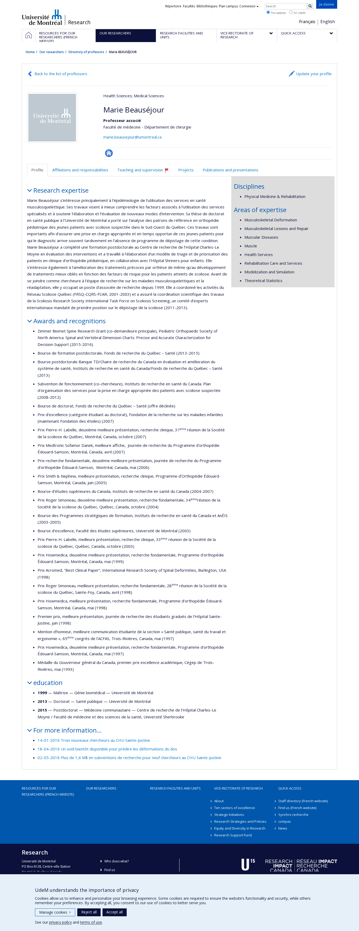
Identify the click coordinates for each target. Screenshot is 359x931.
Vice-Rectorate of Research (238, 788)
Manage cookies (55, 912)
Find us (109, 870)
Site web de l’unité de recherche (109, 153)
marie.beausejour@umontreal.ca (132, 137)
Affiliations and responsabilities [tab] (80, 169)
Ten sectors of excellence (234, 807)
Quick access (289, 788)
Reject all (89, 911)
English (327, 21)
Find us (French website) (297, 807)
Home (30, 52)
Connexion (247, 6)
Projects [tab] (186, 169)
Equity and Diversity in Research (239, 828)
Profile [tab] (37, 169)
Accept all (114, 911)
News (282, 828)
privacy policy (60, 922)
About (219, 801)
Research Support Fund (233, 835)
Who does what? (116, 861)
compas (284, 821)
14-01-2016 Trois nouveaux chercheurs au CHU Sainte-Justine (94, 740)
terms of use (91, 922)
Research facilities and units (175, 788)
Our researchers (51, 52)
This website (278, 13)
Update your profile (314, 73)
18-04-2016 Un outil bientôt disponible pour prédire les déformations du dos (107, 748)
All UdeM (299, 13)
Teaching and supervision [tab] (145, 171)
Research (79, 22)
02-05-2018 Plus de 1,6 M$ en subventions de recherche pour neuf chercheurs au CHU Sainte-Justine (129, 757)
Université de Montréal (42, 17)
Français (307, 21)
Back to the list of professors (60, 73)
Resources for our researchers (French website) (48, 791)
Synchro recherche (293, 814)
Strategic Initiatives (229, 814)
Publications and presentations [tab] (230, 169)
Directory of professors (86, 52)
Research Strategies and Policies (240, 821)
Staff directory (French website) (303, 801)
